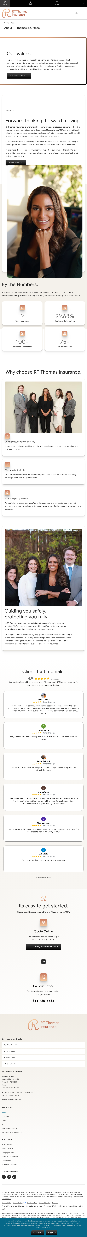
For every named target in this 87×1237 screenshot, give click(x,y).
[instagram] (9, 1177)
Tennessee (37, 1197)
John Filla (43, 854)
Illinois (60, 1194)
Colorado (53, 1194)
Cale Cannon (43, 730)
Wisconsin (53, 1197)
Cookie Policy (32, 1203)
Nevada (11, 1197)
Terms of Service (44, 1203)
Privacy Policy (17, 1203)
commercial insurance (20, 1194)
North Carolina (20, 1197)
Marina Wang (43, 792)
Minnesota (78, 1194)
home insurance (60, 1192)
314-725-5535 (43, 1001)
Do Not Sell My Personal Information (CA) (40, 1206)
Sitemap (55, 1203)
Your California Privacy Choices (13, 1206)
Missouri (5, 1197)
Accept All (37, 1233)
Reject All (52, 1233)
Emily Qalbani (43, 761)
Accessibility (6, 1203)
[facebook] (4, 1177)
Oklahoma (29, 1197)
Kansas (71, 1194)
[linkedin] (14, 1177)
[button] (83, 3)
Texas (43, 1197)
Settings (45, 1228)
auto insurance (72, 1192)
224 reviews (55, 679)
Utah (48, 1197)
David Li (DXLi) (43, 699)
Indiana (65, 1194)
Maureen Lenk (43, 823)
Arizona (47, 1194)
